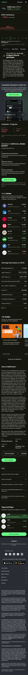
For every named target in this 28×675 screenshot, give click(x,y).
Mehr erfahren (6, 354)
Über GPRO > (15, 49)
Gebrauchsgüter (9, 453)
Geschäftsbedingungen (12, 637)
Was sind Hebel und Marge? (10, 340)
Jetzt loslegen (8, 460)
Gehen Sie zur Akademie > (15, 359)
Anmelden (3, 41)
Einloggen (19, 2)
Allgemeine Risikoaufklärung (6, 645)
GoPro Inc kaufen (14, 94)
